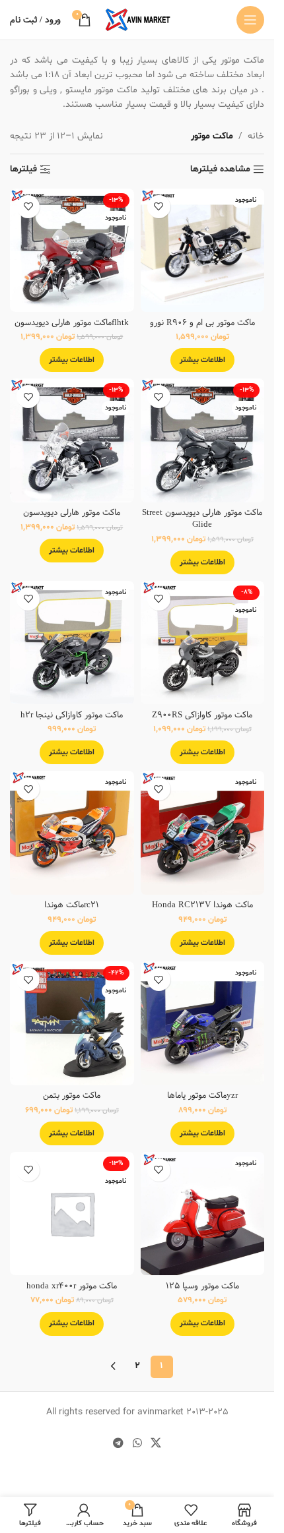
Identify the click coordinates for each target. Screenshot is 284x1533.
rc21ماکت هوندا (71, 905)
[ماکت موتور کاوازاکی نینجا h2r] (72, 643)
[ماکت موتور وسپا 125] (203, 1214)
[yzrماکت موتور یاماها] (203, 1023)
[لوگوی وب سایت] (137, 20)
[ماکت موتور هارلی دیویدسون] (72, 440)
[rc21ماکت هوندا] (72, 833)
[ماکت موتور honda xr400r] (72, 1214)
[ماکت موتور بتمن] (72, 1023)
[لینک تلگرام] (118, 1443)
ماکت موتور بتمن (71, 1095)
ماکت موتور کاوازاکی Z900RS (202, 715)
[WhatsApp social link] (137, 1443)
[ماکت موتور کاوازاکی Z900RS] (203, 643)
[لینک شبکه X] (155, 1443)
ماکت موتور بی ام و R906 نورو (202, 323)
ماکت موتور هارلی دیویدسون (71, 513)
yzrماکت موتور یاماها (202, 1095)
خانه (256, 136)
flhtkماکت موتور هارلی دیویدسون (72, 323)
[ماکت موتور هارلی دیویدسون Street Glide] (203, 440)
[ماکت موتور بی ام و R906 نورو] (203, 251)
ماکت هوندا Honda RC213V (202, 905)
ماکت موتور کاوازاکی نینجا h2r (71, 715)
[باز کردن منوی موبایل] (250, 20)
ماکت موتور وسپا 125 (202, 1286)
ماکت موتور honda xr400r (71, 1286)
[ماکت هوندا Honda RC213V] (203, 833)
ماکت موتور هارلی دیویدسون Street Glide (202, 518)
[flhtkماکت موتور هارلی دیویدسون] (72, 251)
